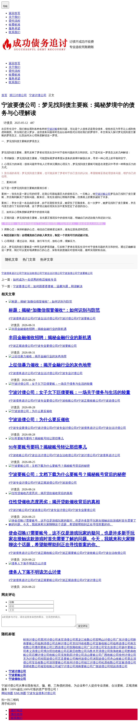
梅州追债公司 (84, 658)
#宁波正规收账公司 (89, 400)
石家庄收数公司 (77, 651)
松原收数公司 (110, 662)
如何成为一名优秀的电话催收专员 (34, 279)
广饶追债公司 (101, 666)
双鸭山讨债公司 (106, 639)
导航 (5, 5)
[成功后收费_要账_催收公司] (48, 50)
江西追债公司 (61, 647)
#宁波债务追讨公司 (21, 318)
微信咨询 (15, 714)
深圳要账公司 (58, 662)
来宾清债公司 (66, 639)
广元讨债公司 (95, 647)
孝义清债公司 (34, 651)
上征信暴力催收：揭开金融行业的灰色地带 (50, 365)
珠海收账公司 (118, 651)
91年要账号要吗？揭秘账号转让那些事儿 (48, 447)
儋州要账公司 (43, 647)
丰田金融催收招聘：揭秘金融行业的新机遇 (50, 337)
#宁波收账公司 (67, 400)
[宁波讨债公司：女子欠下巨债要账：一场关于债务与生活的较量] (51, 383)
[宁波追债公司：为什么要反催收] (30, 411)
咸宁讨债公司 (66, 666)
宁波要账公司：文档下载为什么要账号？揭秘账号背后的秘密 (67, 474)
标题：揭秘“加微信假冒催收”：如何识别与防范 (54, 310)
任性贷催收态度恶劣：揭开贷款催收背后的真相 (54, 501)
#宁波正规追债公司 (21, 345)
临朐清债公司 (46, 643)
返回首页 (14, 13)
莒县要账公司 (66, 658)
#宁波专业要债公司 (45, 345)
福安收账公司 (49, 666)
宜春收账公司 (104, 643)
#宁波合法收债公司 (64, 455)
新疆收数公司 (32, 666)
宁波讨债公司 (37, 95)
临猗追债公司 (121, 643)
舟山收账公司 (118, 658)
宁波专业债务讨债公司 (41, 693)
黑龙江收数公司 (85, 639)
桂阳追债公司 (49, 658)
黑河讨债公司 (49, 639)
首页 (4, 95)
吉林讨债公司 (63, 643)
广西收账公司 (110, 654)
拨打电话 (15, 710)
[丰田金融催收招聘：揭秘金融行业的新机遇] (38, 328)
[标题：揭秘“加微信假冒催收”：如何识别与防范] (40, 301)
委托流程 (14, 20)
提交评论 (83, 626)
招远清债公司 (118, 666)
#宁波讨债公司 (67, 318)
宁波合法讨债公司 (52, 273)
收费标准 (14, 24)
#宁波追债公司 (110, 400)
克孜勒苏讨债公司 (72, 654)
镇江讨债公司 (92, 662)
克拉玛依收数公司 (84, 643)
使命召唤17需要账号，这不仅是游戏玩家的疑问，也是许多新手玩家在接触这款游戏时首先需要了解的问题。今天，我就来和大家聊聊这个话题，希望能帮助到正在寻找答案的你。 (72, 539)
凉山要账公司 (92, 654)
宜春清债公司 (127, 662)
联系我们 (14, 32)
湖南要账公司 (84, 666)
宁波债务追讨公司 (11, 273)
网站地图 (7, 693)
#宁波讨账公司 (18, 510)
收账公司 (55, 654)
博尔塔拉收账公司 (55, 651)
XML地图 (20, 693)
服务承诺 (14, 28)
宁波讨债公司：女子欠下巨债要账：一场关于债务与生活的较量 (69, 392)
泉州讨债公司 (75, 662)
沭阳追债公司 (101, 658)
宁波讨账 (52, 129)
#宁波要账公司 (86, 318)
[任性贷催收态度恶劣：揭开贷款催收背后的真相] (40, 493)
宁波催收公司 (17, 678)
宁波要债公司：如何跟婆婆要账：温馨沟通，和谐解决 (48, 286)
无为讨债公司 (32, 658)
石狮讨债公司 (40, 654)
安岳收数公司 (40, 662)
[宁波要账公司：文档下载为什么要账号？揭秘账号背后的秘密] (49, 465)
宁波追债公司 (69, 273)
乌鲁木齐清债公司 (98, 651)
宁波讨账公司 (102, 194)
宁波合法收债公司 (32, 273)
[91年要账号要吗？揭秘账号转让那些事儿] (36, 438)
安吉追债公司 (113, 647)
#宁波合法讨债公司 (45, 318)
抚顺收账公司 (78, 647)
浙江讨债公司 (18, 95)
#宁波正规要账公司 (70, 552)
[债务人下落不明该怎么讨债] (27, 563)
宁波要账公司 (85, 273)
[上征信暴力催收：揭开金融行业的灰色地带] (38, 356)
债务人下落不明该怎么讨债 (35, 572)
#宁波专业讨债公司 (70, 373)
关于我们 (14, 17)
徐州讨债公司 (127, 654)
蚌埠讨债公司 (32, 639)
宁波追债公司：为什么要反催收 (39, 419)
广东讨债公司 (124, 639)
